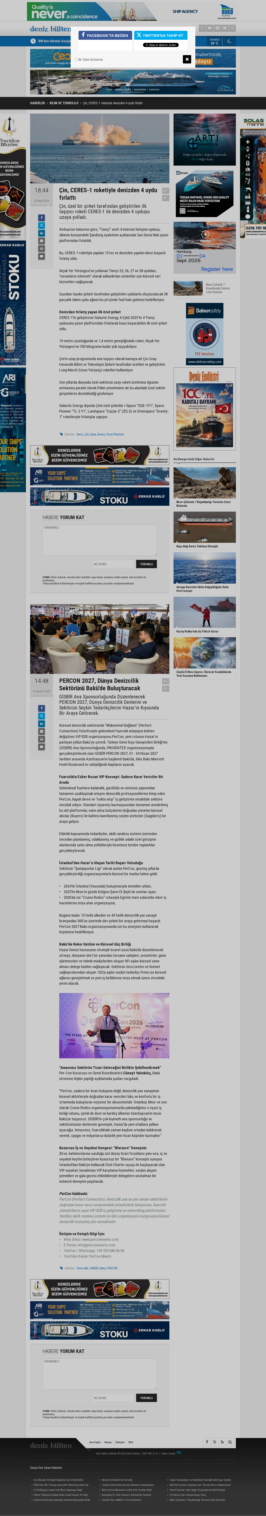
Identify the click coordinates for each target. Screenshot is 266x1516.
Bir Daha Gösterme (90, 60)
